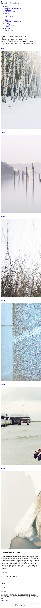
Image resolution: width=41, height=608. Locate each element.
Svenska (23, 605)
